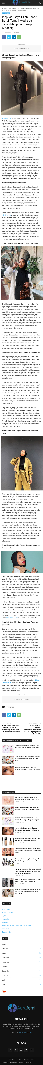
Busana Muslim (7, 913)
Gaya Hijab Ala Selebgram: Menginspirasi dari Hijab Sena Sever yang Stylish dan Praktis (32, 730)
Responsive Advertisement (21, 49)
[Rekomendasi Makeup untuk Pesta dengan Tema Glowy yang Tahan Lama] (8, 770)
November (21, 962)
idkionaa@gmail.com (25, 1032)
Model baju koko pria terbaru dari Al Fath (16, 926)
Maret (21, 944)
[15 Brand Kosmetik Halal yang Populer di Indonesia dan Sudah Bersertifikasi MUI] (8, 760)
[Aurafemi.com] (21, 1008)
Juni (21, 984)
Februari (21, 949)
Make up (5, 922)
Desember (21, 958)
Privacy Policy (13, 1062)
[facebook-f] (10, 1050)
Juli (21, 980)
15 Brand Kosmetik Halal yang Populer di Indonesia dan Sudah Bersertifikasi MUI (27, 758)
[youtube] (26, 1050)
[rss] (32, 1050)
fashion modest (12, 618)
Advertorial (6, 909)
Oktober (21, 967)
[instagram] (21, 1050)
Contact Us (28, 1062)
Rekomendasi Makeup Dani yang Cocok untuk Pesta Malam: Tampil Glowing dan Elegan (28, 850)
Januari (21, 953)
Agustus (21, 975)
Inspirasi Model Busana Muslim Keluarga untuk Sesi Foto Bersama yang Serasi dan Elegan (28, 891)
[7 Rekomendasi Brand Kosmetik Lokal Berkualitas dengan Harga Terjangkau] (8, 749)
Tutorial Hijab (6, 13)
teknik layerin (6, 215)
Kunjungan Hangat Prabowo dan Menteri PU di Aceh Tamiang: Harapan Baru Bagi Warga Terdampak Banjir (28, 871)
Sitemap (21, 1062)
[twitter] (16, 1050)
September (21, 971)
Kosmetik (5, 919)
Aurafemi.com (7, 118)
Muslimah (5, 929)
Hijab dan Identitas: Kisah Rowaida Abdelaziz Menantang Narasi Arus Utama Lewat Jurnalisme (11, 729)
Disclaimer (5, 1062)
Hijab (4, 916)
